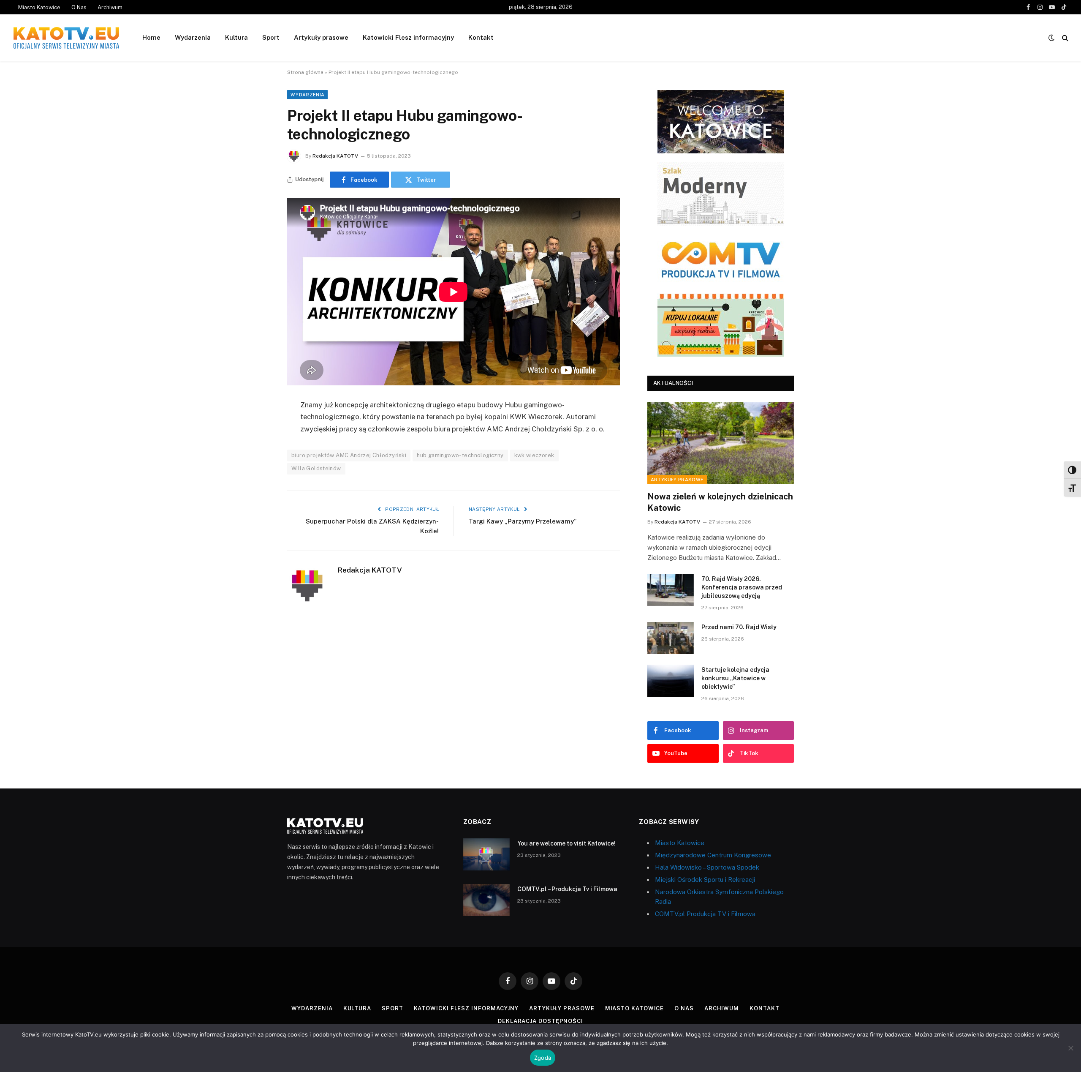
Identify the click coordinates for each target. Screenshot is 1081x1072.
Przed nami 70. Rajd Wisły (739, 627)
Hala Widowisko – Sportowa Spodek (707, 867)
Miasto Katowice (39, 7)
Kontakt (481, 37)
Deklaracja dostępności (540, 1021)
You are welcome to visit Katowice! (566, 843)
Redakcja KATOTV (335, 156)
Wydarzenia (193, 37)
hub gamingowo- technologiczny (460, 455)
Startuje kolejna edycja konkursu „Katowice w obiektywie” (735, 678)
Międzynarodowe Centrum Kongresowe (713, 855)
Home (151, 37)
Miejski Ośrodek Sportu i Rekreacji (705, 879)
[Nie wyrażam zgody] (1070, 1048)
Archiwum (110, 7)
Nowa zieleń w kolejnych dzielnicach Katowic (720, 502)
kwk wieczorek (534, 455)
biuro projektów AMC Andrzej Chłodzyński (348, 455)
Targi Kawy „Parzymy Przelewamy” (522, 521)
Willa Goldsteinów (316, 468)
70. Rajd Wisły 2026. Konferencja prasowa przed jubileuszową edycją (741, 587)
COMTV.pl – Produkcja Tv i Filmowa (567, 889)
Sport (271, 37)
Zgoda (542, 1057)
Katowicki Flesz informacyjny (408, 37)
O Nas (79, 7)
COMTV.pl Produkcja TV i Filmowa (705, 913)
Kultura (236, 37)
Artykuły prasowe (321, 37)
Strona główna (305, 72)
